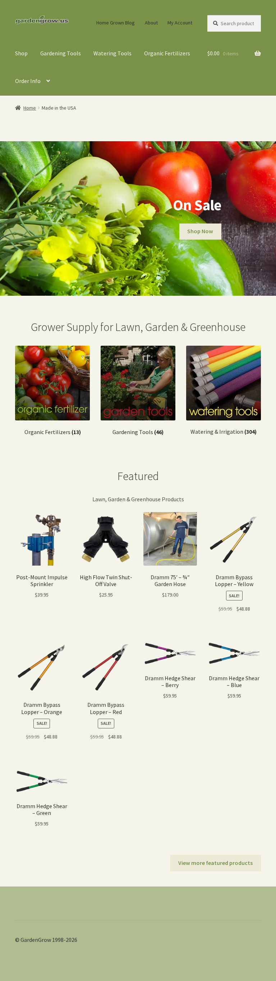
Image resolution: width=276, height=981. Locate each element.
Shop (21, 53)
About (151, 22)
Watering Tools (112, 53)
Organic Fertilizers (167, 53)
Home (29, 108)
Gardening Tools (60, 53)
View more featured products (215, 862)
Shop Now (200, 231)
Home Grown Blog (115, 22)
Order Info (28, 80)
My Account (179, 22)
